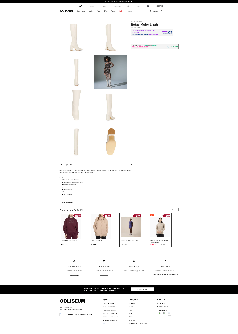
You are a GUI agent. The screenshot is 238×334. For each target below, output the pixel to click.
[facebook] (160, 313)
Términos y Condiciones (110, 313)
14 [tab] (131, 250)
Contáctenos (161, 303)
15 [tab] (134, 250)
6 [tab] (114, 250)
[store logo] (66, 11)
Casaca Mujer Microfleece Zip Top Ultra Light (159, 241)
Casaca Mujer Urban (97, 240)
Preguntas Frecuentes (109, 310)
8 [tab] (118, 250)
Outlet (130, 317)
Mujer (130, 310)
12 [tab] (127, 250)
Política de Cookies (109, 303)
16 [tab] (136, 250)
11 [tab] (125, 250)
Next (176, 209)
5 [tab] (111, 250)
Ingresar (155, 11)
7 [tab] (116, 250)
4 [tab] (109, 250)
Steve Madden (136, 22)
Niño (130, 313)
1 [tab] (102, 250)
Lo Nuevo (132, 303)
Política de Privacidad (109, 307)
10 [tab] (123, 250)
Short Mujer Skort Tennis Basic (130, 240)
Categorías (132, 320)
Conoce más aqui (151, 46)
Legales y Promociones (110, 320)
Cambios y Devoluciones (110, 317)
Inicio (61, 19)
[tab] (81, 11)
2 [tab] (105, 250)
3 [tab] (107, 250)
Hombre (131, 307)
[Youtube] (169, 314)
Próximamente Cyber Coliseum (138, 323)
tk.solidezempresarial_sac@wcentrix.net (165, 274)
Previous (172, 209)
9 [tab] (120, 250)
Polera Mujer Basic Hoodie (69, 240)
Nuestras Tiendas (162, 307)
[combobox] (137, 11)
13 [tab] (129, 250)
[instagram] (164, 313)
